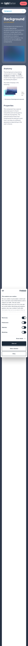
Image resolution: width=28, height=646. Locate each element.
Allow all (14, 343)
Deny (14, 353)
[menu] (2, 3)
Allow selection (14, 348)
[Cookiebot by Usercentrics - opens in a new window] (19, 291)
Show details (19, 338)
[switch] (24, 322)
